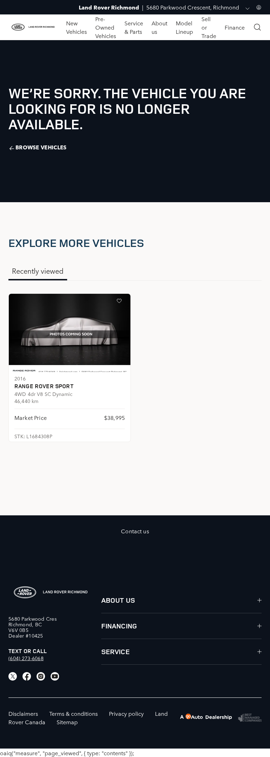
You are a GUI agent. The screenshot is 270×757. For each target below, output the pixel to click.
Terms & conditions (73, 713)
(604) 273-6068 (26, 658)
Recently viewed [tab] (38, 270)
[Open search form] (257, 27)
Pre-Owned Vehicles (105, 27)
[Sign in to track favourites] (120, 302)
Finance (235, 27)
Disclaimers (23, 713)
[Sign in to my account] (259, 7)
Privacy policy (126, 713)
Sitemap (67, 722)
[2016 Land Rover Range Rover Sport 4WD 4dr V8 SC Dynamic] (69, 333)
